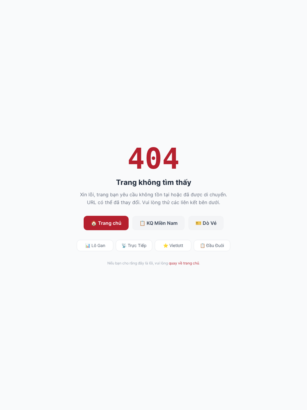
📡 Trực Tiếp (134, 245)
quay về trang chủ (184, 263)
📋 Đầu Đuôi (212, 245)
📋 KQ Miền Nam (158, 223)
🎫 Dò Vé (205, 223)
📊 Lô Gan (95, 245)
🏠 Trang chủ (106, 223)
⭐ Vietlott (173, 245)
